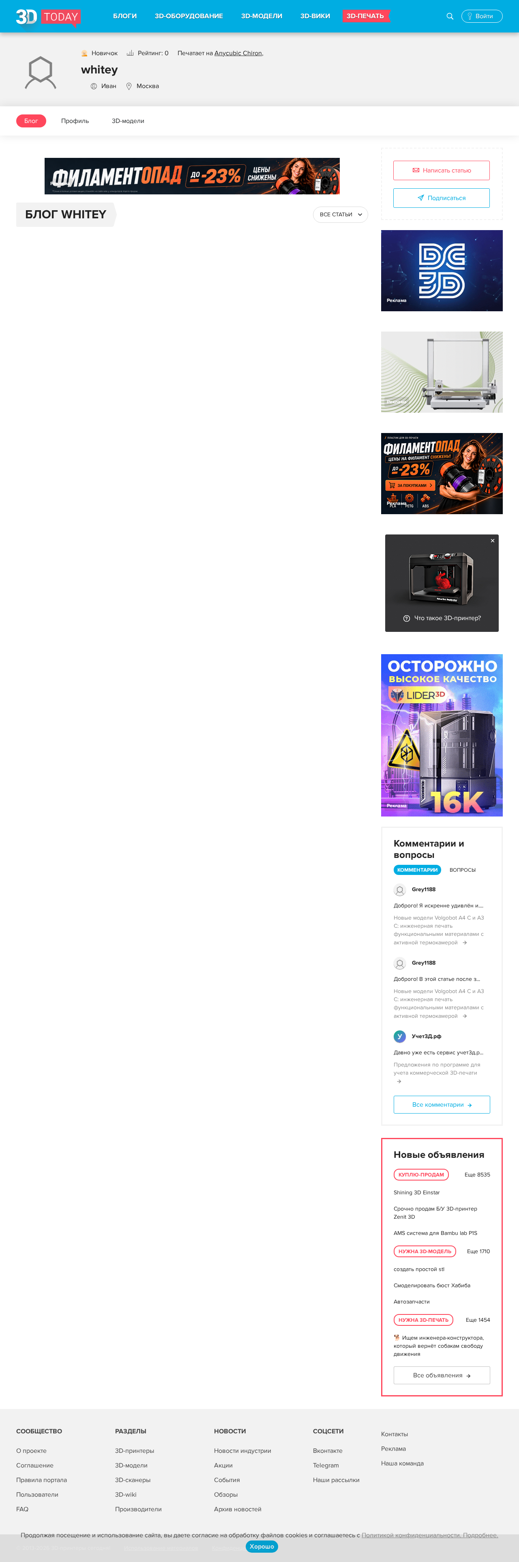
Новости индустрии (242, 1451)
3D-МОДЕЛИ (261, 16)
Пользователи (37, 1495)
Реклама (60, 184)
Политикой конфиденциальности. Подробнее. (430, 1535)
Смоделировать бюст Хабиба (432, 1285)
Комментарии (417, 870)
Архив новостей (238, 1509)
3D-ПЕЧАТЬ (365, 16)
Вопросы (463, 870)
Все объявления (438, 1375)
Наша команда (402, 1463)
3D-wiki (126, 1495)
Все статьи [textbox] (336, 214)
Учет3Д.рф (427, 1036)
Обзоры (226, 1495)
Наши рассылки (336, 1480)
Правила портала (41, 1480)
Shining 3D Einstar (417, 1192)
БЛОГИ (125, 16)
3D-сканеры (132, 1480)
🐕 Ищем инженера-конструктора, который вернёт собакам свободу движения (439, 1345)
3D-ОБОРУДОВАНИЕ (189, 16)
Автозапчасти (412, 1301)
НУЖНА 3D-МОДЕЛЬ (425, 1251)
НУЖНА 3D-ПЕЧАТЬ (423, 1320)
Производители (138, 1509)
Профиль (75, 121)
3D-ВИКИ (315, 16)
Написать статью (447, 170)
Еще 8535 (477, 1174)
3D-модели (128, 121)
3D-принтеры (134, 1451)
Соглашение (35, 1465)
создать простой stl (419, 1269)
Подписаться (447, 198)
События (227, 1480)
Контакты (394, 1434)
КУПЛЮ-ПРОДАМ (421, 1175)
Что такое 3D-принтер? (447, 618)
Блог (31, 121)
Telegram (326, 1465)
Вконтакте (328, 1451)
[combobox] (340, 215)
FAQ (22, 1509)
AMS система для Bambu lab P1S (435, 1233)
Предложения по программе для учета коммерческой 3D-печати (437, 1068)
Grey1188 (423, 889)
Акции (223, 1465)
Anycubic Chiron (238, 53)
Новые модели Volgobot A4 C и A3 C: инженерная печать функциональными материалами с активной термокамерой (439, 930)
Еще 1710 (478, 1251)
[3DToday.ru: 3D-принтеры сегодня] (48, 20)
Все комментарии (438, 1105)
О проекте (31, 1451)
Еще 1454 (478, 1319)
